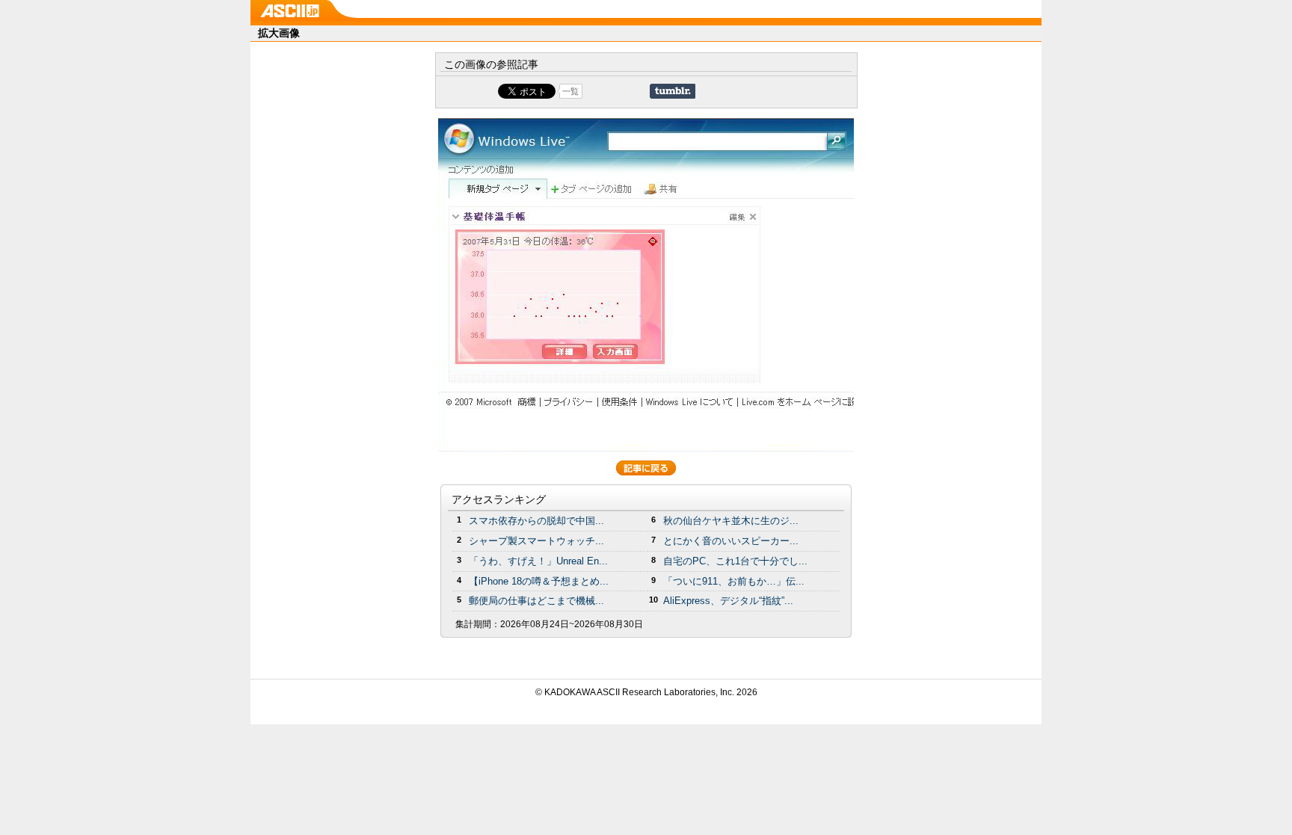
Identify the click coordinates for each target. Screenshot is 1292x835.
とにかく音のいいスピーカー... (731, 540)
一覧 (570, 91)
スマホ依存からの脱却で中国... (536, 520)
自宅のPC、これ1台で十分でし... (735, 561)
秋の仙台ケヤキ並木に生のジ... (731, 520)
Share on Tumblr (672, 91)
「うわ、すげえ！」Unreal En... (538, 561)
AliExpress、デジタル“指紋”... (728, 600)
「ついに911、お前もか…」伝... (734, 581)
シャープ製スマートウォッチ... (536, 540)
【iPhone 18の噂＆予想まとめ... (539, 581)
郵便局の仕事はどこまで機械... (536, 600)
